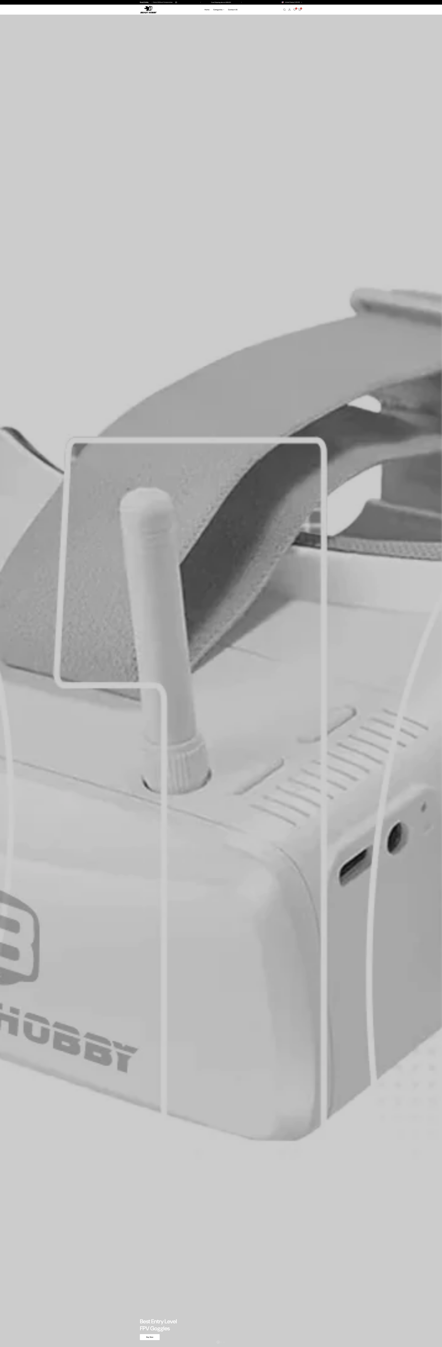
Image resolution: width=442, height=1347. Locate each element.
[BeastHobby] (148, 9)
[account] (289, 9)
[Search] (284, 9)
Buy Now (149, 1337)
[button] (200, 2)
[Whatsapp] (176, 2)
